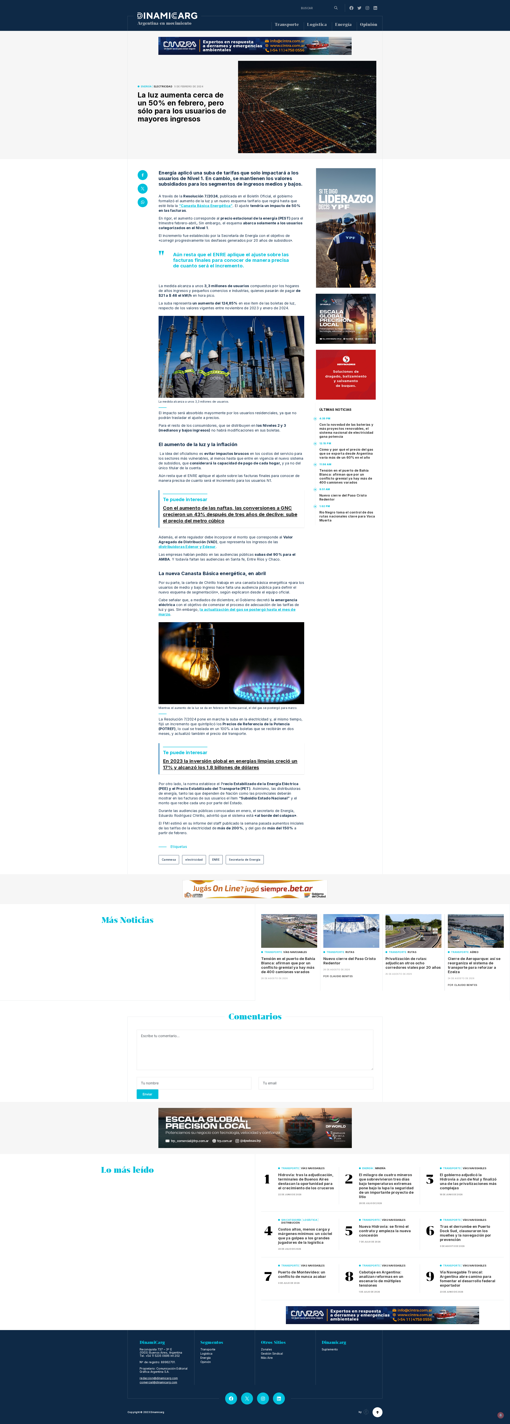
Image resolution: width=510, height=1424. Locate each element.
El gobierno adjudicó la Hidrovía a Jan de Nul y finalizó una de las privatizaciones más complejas (468, 1181)
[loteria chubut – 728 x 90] (255, 889)
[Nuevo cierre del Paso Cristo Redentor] (351, 931)
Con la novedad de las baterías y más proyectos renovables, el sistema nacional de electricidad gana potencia (346, 431)
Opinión (368, 24)
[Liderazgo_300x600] (346, 228)
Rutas (349, 952)
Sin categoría (291, 1219)
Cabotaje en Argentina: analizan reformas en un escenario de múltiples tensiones (381, 1278)
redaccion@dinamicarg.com (159, 1378)
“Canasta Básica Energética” (206, 206)
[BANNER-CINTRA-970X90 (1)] (255, 46)
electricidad (194, 859)
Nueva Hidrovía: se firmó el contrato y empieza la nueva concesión (385, 1230)
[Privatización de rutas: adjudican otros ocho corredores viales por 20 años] (413, 931)
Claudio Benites (341, 976)
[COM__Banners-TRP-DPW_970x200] (255, 1128)
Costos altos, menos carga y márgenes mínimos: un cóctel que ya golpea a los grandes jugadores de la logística (305, 1236)
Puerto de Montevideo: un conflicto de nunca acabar (302, 1274)
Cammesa (169, 859)
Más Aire (267, 1357)
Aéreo (474, 952)
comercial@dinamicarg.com (158, 1382)
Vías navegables (295, 952)
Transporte (287, 24)
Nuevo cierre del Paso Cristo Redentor (343, 497)
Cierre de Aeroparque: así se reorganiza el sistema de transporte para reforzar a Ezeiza (474, 965)
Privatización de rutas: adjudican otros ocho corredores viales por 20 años (413, 963)
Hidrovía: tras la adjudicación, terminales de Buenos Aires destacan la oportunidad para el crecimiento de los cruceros (306, 1181)
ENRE (216, 859)
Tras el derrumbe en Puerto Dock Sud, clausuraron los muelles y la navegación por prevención (465, 1233)
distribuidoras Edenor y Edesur (187, 547)
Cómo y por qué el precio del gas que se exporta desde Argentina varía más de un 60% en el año (346, 453)
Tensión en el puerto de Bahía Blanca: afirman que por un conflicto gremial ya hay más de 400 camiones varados (345, 476)
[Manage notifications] (500, 1415)
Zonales (266, 1349)
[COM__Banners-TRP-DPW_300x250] (346, 319)
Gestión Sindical (272, 1353)
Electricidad (163, 86)
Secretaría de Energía (245, 859)
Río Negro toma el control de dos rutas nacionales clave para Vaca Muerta (347, 516)
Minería (380, 1168)
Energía (343, 24)
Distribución (290, 1222)
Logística (317, 24)
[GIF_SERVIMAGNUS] (346, 375)
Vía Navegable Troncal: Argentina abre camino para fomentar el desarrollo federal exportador (467, 1278)
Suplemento (330, 1349)
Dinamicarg (157, 1412)
